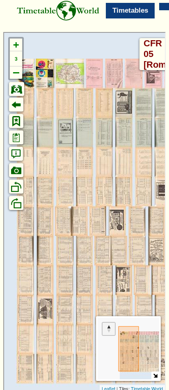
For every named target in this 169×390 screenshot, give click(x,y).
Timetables (130, 10)
